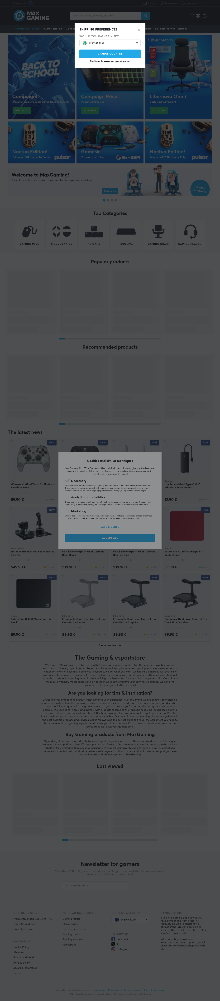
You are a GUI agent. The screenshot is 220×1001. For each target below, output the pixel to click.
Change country (110, 54)
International (96, 43)
